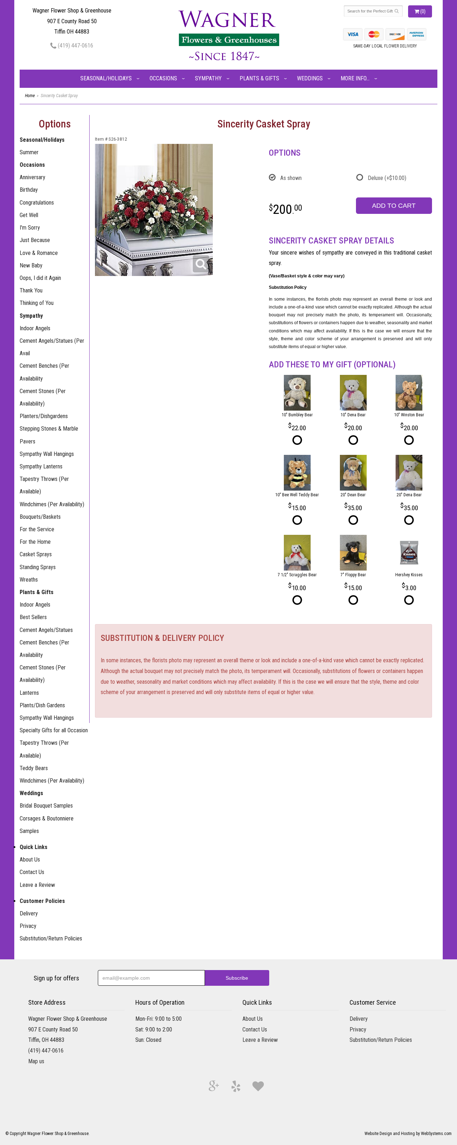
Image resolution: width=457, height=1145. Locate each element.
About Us (30, 859)
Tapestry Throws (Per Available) (44, 485)
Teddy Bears (34, 768)
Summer (29, 152)
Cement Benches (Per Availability (44, 372)
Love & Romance (39, 253)
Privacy (28, 926)
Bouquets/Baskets (40, 516)
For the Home (35, 541)
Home (30, 95)
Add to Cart (394, 205)
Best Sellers (33, 617)
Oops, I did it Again (40, 278)
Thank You (31, 290)
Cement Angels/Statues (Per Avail (52, 347)
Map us (36, 1061)
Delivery (29, 913)
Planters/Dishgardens (44, 416)
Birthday (29, 189)
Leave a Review (37, 885)
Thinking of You (37, 303)
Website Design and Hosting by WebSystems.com (408, 1133)
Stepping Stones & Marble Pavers (49, 435)
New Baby (31, 265)
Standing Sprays (38, 567)
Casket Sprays (36, 554)
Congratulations (37, 202)
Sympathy (208, 78)
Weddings (310, 78)
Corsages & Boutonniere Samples (47, 824)
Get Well (29, 215)
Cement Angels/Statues (46, 630)
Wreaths (29, 579)
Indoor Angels (35, 328)
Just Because (35, 240)
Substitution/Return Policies (51, 938)
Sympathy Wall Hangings (47, 454)
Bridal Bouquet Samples (46, 805)
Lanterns (29, 692)
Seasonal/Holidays (106, 78)
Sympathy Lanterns (41, 466)
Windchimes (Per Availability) (52, 504)
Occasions (163, 78)
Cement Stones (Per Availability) (43, 397)
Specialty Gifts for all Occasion (54, 730)
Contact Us (32, 872)
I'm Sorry (30, 227)
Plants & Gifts (259, 78)
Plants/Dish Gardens (42, 705)
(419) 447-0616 (74, 45)
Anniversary (32, 177)
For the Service (37, 529)
